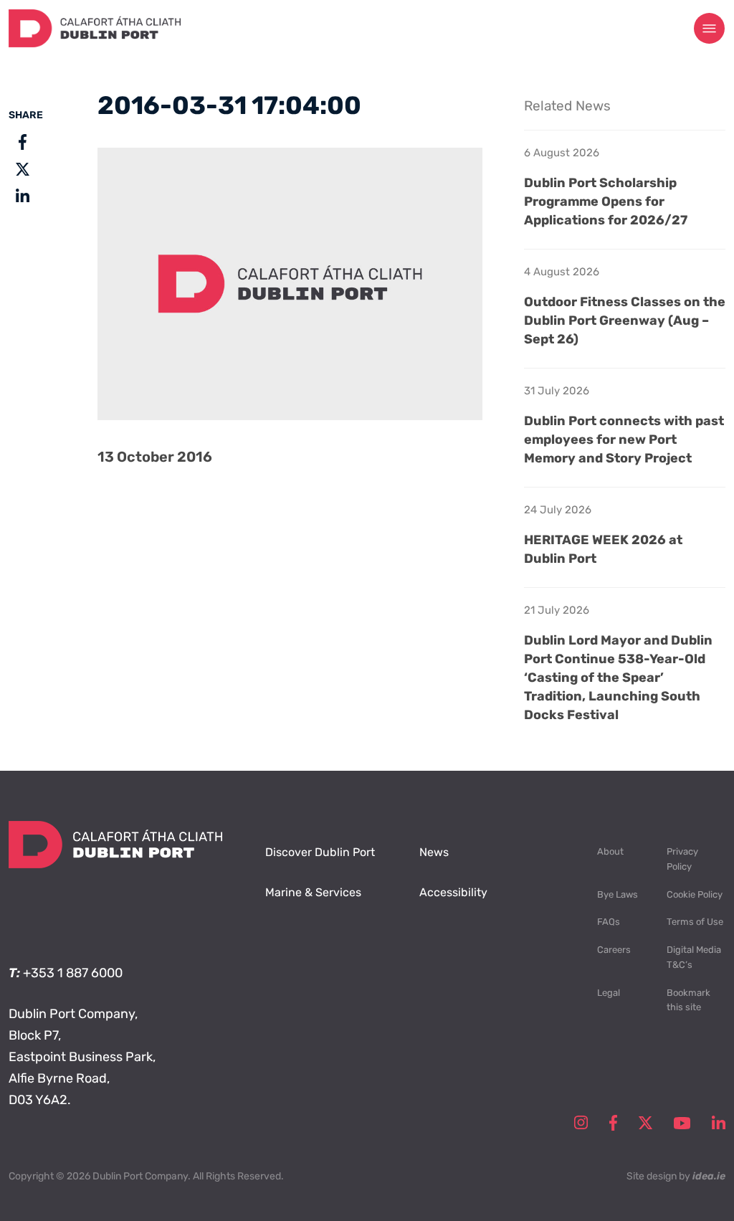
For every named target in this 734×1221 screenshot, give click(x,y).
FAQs (608, 921)
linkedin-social (718, 1123)
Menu (709, 28)
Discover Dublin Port (320, 852)
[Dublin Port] (95, 43)
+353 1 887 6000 (73, 973)
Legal (608, 992)
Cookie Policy (695, 894)
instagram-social (581, 1123)
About (610, 851)
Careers (614, 949)
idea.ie (708, 1176)
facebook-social (613, 1123)
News (434, 852)
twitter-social (645, 1123)
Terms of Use (695, 921)
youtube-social (682, 1123)
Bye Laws (617, 894)
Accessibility (453, 892)
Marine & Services (313, 892)
